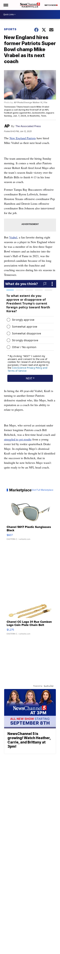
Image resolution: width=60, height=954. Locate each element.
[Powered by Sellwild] (48, 686)
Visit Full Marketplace (42, 490)
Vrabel (13, 237)
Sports (10, 29)
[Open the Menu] (5, 5)
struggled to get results (18, 439)
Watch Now (50, 5)
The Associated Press (28, 126)
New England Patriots (23, 138)
